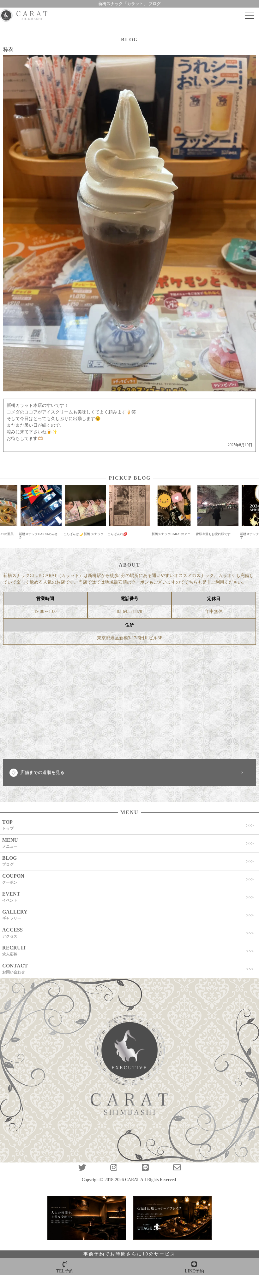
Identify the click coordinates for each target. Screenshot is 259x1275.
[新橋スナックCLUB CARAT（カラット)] (23, 16)
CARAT (132, 1179)
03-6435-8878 (129, 611)
